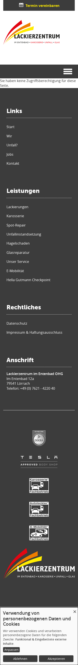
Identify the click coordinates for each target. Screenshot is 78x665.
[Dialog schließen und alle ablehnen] (75, 610)
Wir (9, 136)
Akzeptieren (56, 659)
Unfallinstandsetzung (23, 234)
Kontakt (12, 163)
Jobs (9, 154)
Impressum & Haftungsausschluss (34, 332)
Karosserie (15, 216)
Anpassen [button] (11, 650)
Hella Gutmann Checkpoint (28, 279)
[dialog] (39, 636)
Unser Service (17, 261)
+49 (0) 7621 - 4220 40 (37, 388)
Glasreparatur (18, 252)
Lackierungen (17, 207)
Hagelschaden (18, 243)
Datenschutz (16, 323)
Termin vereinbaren (43, 5)
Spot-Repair (16, 225)
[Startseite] (31, 32)
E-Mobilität (15, 270)
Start (10, 126)
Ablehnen (20, 659)
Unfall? (12, 145)
